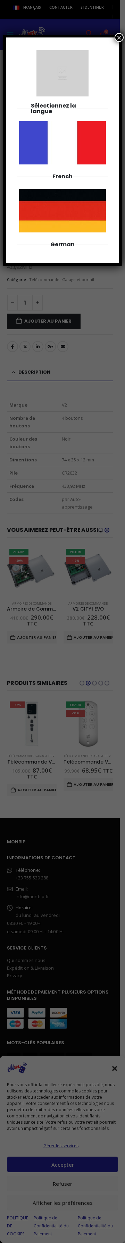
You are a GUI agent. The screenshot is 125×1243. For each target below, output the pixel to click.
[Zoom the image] (62, 125)
